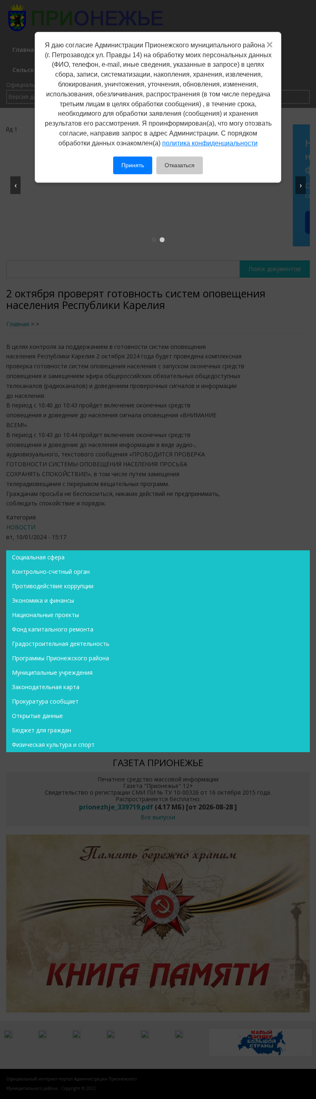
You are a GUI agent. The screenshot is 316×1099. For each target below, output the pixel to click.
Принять (132, 165)
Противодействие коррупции (52, 586)
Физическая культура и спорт (53, 744)
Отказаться (180, 165)
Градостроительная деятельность (60, 644)
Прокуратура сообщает (45, 701)
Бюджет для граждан (41, 730)
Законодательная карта (45, 687)
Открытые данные (37, 716)
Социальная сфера (38, 557)
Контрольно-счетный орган (51, 571)
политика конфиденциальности (210, 143)
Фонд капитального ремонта (52, 629)
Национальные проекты (45, 615)
